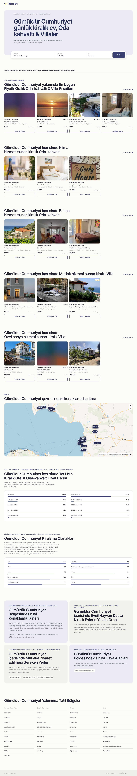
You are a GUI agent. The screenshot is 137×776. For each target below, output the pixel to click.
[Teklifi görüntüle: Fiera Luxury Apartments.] (19, 168)
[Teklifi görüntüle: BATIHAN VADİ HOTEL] (52, 353)
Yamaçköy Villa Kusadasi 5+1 (78, 370)
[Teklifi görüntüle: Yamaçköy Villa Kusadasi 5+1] (84, 353)
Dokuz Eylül (106, 751)
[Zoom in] (130, 405)
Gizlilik (107, 773)
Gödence (105, 732)
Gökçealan (7, 713)
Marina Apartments (10, 248)
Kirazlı (72, 708)
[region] (68, 429)
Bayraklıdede (74, 713)
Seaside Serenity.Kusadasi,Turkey (79, 248)
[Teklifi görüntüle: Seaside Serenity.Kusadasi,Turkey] (84, 231)
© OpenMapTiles (111, 454)
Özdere (72, 741)
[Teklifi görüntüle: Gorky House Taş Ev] (84, 168)
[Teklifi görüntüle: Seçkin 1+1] (52, 231)
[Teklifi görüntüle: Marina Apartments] (19, 231)
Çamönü (6, 746)
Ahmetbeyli (106, 741)
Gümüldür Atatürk (9, 727)
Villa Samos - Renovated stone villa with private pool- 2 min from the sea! (26, 307)
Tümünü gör (128, 89)
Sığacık (105, 727)
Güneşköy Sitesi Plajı (109, 736)
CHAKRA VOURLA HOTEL (110, 121)
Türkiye (23, 14)
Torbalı (39, 746)
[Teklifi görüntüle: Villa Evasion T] (19, 353)
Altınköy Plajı (8, 741)
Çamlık (105, 708)
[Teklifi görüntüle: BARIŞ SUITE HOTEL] (52, 105)
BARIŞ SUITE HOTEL (43, 121)
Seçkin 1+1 (40, 248)
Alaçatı (39, 717)
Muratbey (40, 751)
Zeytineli (105, 717)
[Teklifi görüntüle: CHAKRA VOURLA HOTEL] (117, 105)
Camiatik (7, 717)
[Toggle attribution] (131, 454)
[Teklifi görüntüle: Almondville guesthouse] (19, 105)
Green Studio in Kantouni (44, 185)
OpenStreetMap (125, 454)
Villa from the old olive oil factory (47, 307)
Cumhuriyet (73, 746)
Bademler (7, 732)
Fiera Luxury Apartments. (12, 185)
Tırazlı (72, 732)
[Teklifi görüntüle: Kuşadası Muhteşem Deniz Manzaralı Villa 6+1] (84, 290)
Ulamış (6, 736)
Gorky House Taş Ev (75, 185)
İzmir (28, 14)
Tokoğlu (105, 722)
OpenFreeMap (103, 454)
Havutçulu (106, 713)
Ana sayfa (16, 14)
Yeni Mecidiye (41, 722)
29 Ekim (6, 751)
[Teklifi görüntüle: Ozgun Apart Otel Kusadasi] (84, 105)
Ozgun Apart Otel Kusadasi (77, 121)
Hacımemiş (73, 722)
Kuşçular (39, 732)
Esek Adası (73, 736)
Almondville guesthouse (11, 121)
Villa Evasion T (8, 370)
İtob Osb (7, 755)
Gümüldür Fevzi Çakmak (44, 727)
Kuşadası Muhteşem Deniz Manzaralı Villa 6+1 (83, 307)
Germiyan (73, 717)
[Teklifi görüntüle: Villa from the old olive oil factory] (52, 290)
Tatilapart (12, 4)
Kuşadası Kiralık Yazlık (11, 708)
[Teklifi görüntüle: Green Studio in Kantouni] (52, 168)
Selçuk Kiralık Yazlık (43, 708)
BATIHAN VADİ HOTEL (43, 370)
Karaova (39, 713)
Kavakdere (40, 736)
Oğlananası (73, 751)
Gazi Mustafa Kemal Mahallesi (112, 746)
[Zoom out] (130, 408)
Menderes (34, 14)
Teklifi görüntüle (19, 131)
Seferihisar (73, 727)
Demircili (6, 722)
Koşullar (113, 773)
